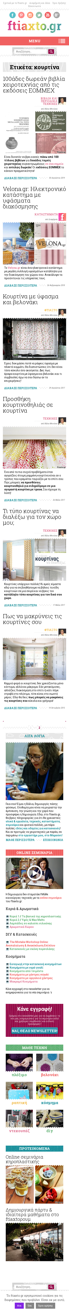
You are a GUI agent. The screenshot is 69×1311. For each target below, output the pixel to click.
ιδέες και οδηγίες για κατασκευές (38, 828)
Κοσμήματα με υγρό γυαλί (26, 967)
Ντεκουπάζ (19, 1130)
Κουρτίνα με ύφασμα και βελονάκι (30, 299)
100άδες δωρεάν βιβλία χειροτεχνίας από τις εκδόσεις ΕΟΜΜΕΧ (34, 84)
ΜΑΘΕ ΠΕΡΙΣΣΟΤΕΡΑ (20, 840)
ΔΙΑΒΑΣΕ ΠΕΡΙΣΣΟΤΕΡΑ (20, 178)
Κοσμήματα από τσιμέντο (26, 971)
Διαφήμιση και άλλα (39, 3)
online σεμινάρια (51, 897)
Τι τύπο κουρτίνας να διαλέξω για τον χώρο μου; (32, 516)
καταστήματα (51, 821)
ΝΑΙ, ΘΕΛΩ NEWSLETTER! (34, 1030)
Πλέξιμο (19, 1074)
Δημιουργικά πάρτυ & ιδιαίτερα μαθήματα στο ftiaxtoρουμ (32, 1214)
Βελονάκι (49, 1074)
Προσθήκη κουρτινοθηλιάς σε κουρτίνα (28, 404)
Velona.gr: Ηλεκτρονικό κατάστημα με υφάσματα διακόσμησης (34, 197)
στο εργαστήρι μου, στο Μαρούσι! (40, 835)
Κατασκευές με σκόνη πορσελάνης (32, 949)
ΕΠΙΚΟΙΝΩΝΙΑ (53, 840)
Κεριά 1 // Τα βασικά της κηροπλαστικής (35, 916)
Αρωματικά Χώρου (22, 926)
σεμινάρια (12, 824)
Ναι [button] (19, 1305)
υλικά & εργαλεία (17, 821)
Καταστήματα (46, 214)
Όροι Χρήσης (59, 3)
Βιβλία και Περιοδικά (49, 100)
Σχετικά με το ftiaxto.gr (15, 3)
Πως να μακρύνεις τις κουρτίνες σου (32, 619)
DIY (49, 1130)
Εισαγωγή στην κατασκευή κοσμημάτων (36, 964)
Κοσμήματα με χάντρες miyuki (29, 974)
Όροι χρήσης (45, 1305)
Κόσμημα (49, 1102)
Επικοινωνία (34, 6)
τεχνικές (35, 821)
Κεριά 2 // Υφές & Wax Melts (27, 919)
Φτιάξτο (51, 310)
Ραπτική (19, 1102)
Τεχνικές (50, 104)
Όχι (30, 1305)
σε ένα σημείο (54, 163)
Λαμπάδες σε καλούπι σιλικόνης (31, 923)
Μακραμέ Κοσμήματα (24, 981)
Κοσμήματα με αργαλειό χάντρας (31, 978)
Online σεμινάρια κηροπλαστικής (24, 1159)
